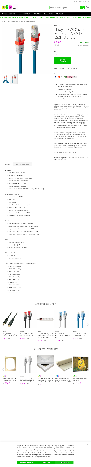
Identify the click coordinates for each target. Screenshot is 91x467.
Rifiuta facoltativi (26, 462)
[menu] (45, 14)
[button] (6, 79)
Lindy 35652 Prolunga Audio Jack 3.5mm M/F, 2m (10, 334)
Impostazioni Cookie (32, 456)
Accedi (75, 2)
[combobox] (67, 7)
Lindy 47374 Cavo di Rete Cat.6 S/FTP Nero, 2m (27, 334)
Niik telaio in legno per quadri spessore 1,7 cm (10, 379)
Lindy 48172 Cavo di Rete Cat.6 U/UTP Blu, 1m (80, 334)
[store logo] (10, 7)
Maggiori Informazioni (22, 164)
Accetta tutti (64, 462)
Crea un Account (84, 2)
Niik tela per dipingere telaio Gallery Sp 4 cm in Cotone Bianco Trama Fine (45, 380)
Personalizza (45, 462)
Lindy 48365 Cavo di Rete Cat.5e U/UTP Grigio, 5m (27, 380)
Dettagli (7, 164)
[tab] (7, 164)
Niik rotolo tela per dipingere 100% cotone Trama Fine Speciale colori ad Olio (63, 380)
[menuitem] (9, 14)
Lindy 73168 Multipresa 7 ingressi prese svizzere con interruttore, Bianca (46, 335)
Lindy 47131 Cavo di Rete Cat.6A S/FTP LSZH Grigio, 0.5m (62, 335)
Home (3, 21)
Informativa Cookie (59, 449)
